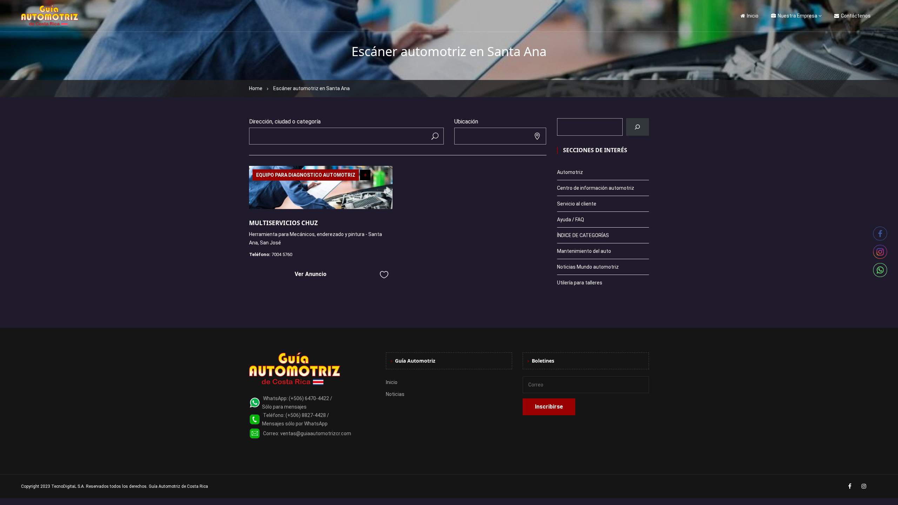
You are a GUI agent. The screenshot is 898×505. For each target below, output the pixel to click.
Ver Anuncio (311, 274)
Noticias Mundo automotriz (588, 267)
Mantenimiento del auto (584, 251)
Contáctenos (856, 16)
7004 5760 (282, 254)
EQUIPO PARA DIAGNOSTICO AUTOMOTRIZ (305, 175)
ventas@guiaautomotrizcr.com (315, 433)
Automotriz (570, 172)
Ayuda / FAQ (570, 219)
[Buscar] (637, 127)
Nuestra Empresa (797, 16)
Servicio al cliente (576, 204)
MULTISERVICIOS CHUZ (283, 223)
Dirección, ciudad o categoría (285, 121)
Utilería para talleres (579, 282)
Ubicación (466, 121)
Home (255, 88)
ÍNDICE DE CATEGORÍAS (583, 235)
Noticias (395, 394)
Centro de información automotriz (595, 188)
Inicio (752, 16)
